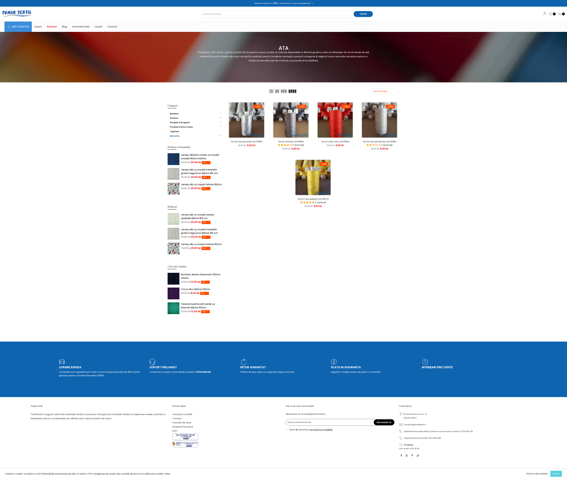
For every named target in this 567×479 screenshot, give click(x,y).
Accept (556, 474)
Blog (64, 26)
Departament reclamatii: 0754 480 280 (422, 438)
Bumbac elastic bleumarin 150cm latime (200, 276)
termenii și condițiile (321, 429)
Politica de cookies (537, 473)
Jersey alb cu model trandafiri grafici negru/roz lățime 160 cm (199, 171)
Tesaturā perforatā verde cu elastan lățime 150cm (198, 305)
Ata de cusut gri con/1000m (291, 141)
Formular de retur (181, 422)
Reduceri (52, 26)
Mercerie (174, 135)
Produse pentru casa (181, 126)
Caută (363, 13)
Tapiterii (174, 131)
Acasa (38, 26)
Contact (112, 26)
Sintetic (174, 118)
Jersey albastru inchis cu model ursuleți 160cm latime (200, 156)
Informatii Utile (80, 26)
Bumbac (174, 113)
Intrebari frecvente (437, 367)
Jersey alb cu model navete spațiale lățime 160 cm (197, 216)
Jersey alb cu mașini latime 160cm (201, 184)
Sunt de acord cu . (311, 429)
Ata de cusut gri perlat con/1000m (246, 141)
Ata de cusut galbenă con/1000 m (313, 199)
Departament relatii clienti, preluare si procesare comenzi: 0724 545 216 (438, 431)
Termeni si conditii (182, 414)
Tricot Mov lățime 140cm (195, 289)
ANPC (175, 431)
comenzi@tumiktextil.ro (415, 424)
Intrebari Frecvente (182, 426)
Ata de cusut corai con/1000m (335, 141)
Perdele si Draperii (180, 122)
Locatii (98, 26)
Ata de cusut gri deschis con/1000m (379, 141)
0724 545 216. (203, 372)
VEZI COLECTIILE (20, 26)
